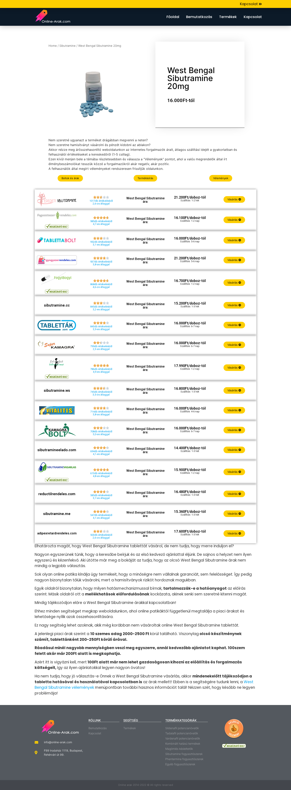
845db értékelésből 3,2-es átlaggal (101, 308)
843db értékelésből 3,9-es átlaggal (101, 328)
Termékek (228, 16)
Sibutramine (67, 46)
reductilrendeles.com (56, 494)
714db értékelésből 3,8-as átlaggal (101, 413)
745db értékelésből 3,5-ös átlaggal (101, 393)
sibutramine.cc (57, 305)
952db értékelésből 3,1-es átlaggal (101, 243)
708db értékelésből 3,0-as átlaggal (101, 433)
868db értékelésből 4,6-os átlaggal (101, 285)
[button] (251, 4)
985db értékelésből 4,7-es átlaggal (101, 222)
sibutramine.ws (57, 390)
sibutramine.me (56, 513)
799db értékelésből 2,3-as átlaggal (101, 348)
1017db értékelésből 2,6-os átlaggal (101, 202)
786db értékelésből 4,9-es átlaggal (101, 370)
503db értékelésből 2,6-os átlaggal (101, 536)
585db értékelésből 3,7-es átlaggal (101, 497)
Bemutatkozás (199, 16)
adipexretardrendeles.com (57, 533)
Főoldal (172, 16)
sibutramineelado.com (56, 450)
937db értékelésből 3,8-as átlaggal (101, 263)
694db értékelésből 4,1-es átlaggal (101, 453)
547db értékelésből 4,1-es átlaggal (101, 516)
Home (52, 46)
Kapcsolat (253, 16)
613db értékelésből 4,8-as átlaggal (101, 475)
